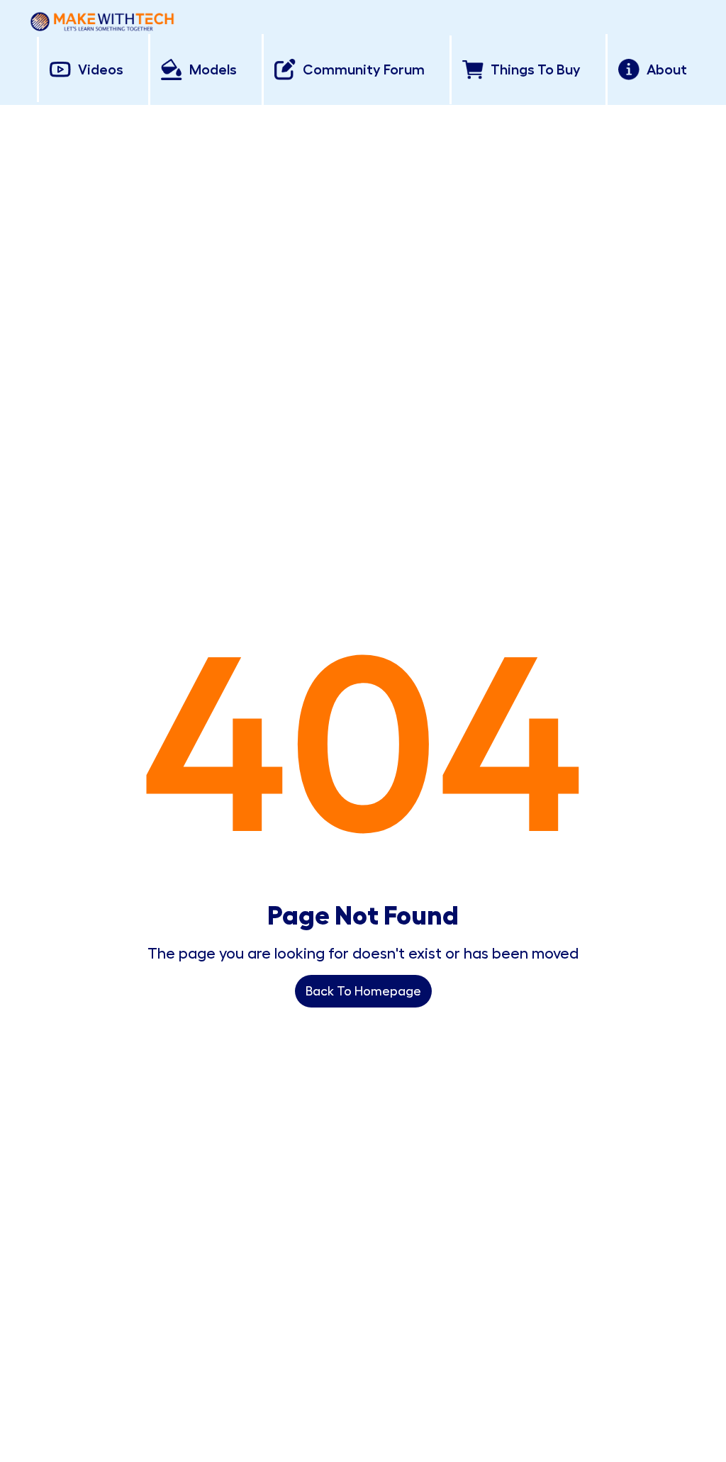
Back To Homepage (363, 991)
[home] (102, 19)
